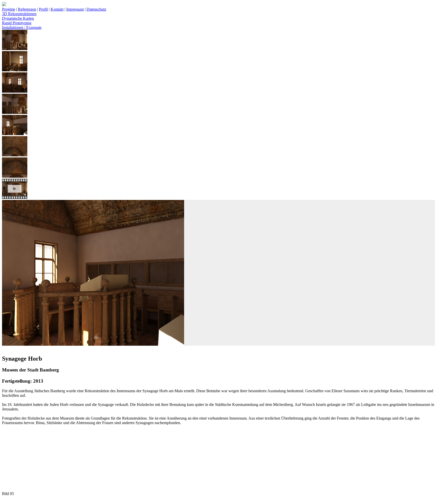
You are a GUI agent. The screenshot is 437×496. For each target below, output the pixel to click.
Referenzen (27, 9)
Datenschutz (96, 9)
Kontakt (57, 9)
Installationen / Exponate (21, 27)
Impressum (75, 9)
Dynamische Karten (18, 18)
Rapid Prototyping (16, 23)
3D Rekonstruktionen (19, 14)
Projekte (8, 9)
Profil (43, 9)
